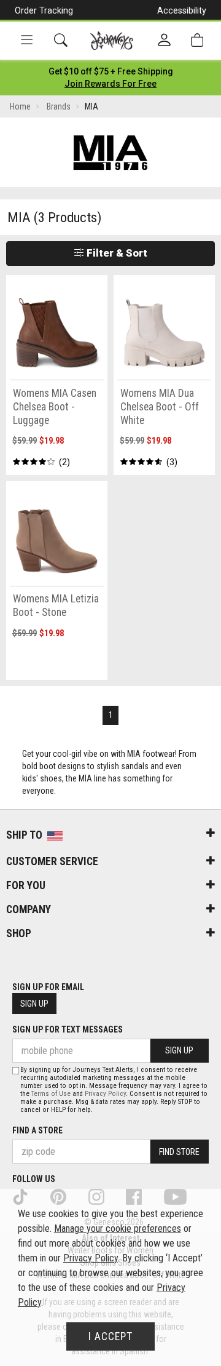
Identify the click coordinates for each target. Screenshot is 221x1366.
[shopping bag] (197, 40)
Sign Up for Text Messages (67, 1029)
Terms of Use (51, 1094)
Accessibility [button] (181, 10)
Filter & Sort (115, 253)
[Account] (164, 40)
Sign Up (34, 1004)
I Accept (110, 1336)
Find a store (37, 1130)
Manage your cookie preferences (117, 1228)
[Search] (61, 40)
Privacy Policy (105, 1094)
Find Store (179, 1152)
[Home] (112, 41)
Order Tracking (44, 10)
